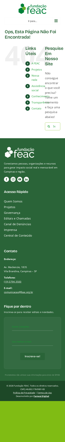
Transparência (40, 102)
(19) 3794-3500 (12, 281)
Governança (12, 213)
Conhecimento (41, 96)
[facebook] (6, 179)
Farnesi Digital (41, 396)
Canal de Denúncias (17, 224)
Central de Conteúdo (18, 235)
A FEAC (36, 63)
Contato (36, 108)
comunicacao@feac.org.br (18, 292)
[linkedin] (26, 179)
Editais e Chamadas (17, 218)
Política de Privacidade (24, 392)
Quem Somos (13, 201)
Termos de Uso (44, 392)
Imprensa (10, 230)
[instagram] (13, 179)
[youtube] (19, 179)
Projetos (37, 69)
